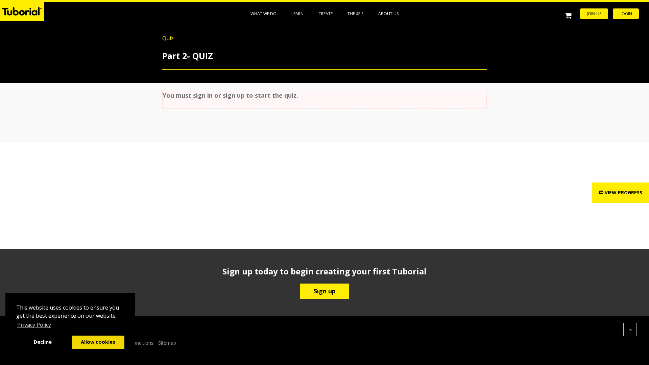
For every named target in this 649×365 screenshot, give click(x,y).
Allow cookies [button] (98, 342)
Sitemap (167, 343)
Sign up (325, 291)
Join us (594, 14)
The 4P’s (355, 14)
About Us (388, 14)
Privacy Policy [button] (34, 324)
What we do (263, 14)
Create (325, 14)
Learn (297, 14)
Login (626, 14)
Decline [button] (43, 342)
